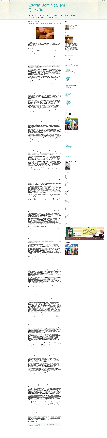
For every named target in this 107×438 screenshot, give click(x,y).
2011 (66, 60)
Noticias (66, 92)
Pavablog (66, 145)
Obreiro (66, 95)
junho (65, 177)
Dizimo (66, 79)
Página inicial (45, 428)
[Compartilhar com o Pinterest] (53, 424)
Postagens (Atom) (33, 429)
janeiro (66, 187)
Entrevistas (67, 81)
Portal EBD (67, 101)
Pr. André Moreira (74, 25)
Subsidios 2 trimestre (68, 105)
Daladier (66, 144)
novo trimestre (67, 94)
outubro (66, 191)
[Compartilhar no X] (51, 424)
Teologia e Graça (68, 156)
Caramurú (67, 70)
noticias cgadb (67, 93)
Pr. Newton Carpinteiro (68, 146)
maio (65, 175)
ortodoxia (66, 96)
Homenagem (67, 84)
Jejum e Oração (67, 87)
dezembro (66, 201)
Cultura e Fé (67, 77)
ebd (66, 80)
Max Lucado (67, 89)
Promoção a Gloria (68, 102)
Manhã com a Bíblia (68, 147)
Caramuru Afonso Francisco (36, 425)
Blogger (62, 435)
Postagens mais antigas (57, 428)
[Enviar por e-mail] (49, 424)
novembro (66, 190)
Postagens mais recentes (32, 428)
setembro (66, 192)
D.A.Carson (67, 78)
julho (65, 183)
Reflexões (67, 103)
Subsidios (66, 104)
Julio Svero (67, 155)
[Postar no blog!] (50, 424)
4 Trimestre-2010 (68, 64)
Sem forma (67, 152)
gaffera (55, 435)
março (66, 174)
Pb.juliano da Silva (68, 97)
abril (65, 178)
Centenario (67, 73)
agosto (66, 176)
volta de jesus (67, 108)
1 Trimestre (67, 59)
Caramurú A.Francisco (68, 71)
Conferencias (67, 76)
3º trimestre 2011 (68, 63)
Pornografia (67, 100)
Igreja (66, 86)
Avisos (66, 68)
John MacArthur (67, 88)
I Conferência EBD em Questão (70, 85)
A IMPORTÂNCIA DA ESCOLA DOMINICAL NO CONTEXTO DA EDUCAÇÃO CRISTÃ (71, 66)
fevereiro (66, 186)
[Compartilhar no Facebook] (52, 424)
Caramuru (67, 69)
